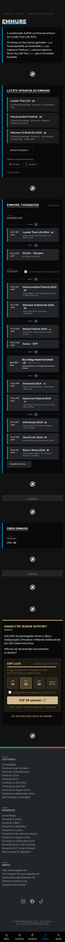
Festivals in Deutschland (15, 771)
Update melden (13, 172)
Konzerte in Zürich (12, 819)
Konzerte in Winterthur (14, 826)
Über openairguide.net (14, 870)
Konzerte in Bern (11, 822)
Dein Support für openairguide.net (20, 873)
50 (39, 683)
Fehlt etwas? (53, 205)
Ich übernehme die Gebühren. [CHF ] (32, 692)
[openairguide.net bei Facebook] (32, 901)
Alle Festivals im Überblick (16, 797)
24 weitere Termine (18, 464)
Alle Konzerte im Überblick (16, 852)
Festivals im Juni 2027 (14, 782)
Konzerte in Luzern (12, 830)
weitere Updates (19, 150)
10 (12, 683)
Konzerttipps (9, 815)
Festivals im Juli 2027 (14, 786)
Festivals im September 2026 (18, 793)
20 (26, 683)
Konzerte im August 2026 (16, 837)
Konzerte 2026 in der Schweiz (18, 844)
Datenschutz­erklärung (14, 881)
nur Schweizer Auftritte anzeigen (44, 272)
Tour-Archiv (28, 42)
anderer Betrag (52, 683)
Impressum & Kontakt (14, 884)
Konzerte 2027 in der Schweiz (18, 848)
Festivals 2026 (10, 775)
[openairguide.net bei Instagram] (23, 901)
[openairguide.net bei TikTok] (41, 901)
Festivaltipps (9, 764)
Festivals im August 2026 (16, 790)
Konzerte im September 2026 (18, 841)
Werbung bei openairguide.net (18, 877)
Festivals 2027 (10, 779)
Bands (21, 14)
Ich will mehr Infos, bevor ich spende (31, 716)
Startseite (8, 14)
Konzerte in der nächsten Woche (20, 833)
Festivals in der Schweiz (15, 768)
